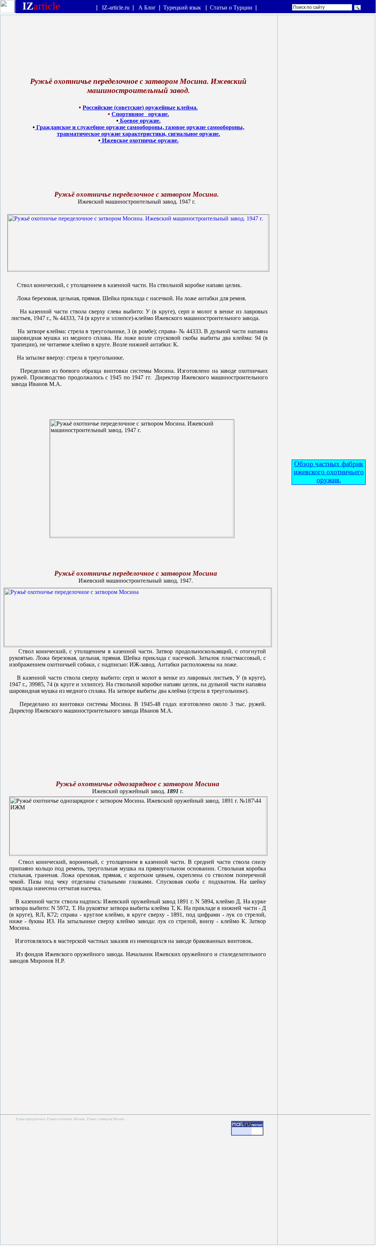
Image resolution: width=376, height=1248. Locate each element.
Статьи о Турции (231, 7)
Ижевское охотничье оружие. (140, 140)
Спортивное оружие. (140, 114)
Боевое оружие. (139, 121)
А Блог (147, 7)
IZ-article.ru (115, 7)
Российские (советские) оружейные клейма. (140, 107)
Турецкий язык (182, 7)
